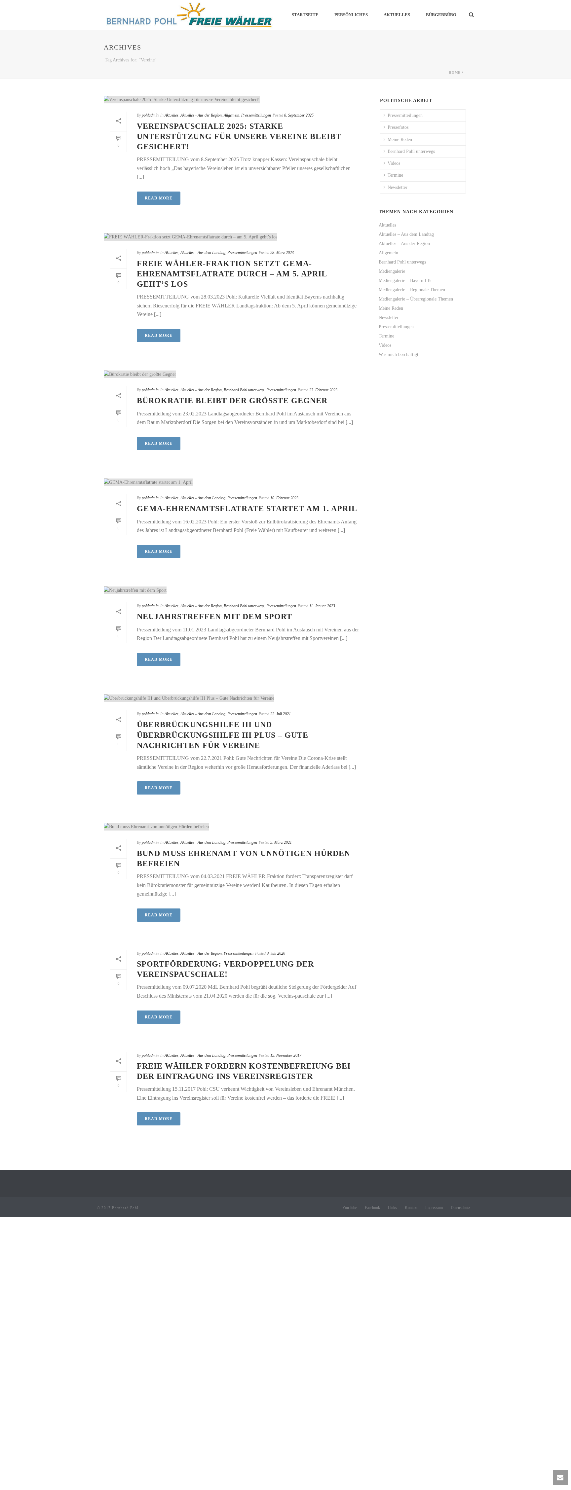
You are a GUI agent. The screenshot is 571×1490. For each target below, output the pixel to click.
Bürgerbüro (441, 14)
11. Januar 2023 (322, 606)
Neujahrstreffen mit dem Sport (214, 616)
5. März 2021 (281, 842)
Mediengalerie (392, 271)
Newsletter (397, 187)
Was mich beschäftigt (398, 354)
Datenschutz (460, 1207)
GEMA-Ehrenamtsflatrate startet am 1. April (247, 508)
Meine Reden (400, 139)
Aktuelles (397, 14)
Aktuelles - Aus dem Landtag (202, 252)
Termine (395, 175)
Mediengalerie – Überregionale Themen (416, 299)
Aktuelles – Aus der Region (404, 243)
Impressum (434, 1207)
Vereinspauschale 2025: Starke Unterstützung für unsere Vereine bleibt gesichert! (239, 136)
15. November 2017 (285, 1055)
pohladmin (150, 115)
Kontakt (411, 1207)
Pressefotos (398, 127)
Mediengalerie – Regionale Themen (412, 289)
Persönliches (351, 14)
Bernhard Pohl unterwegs (244, 390)
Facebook (372, 1207)
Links (392, 1207)
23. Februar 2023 (323, 390)
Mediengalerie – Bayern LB (405, 280)
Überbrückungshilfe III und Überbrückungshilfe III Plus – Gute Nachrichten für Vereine (222, 734)
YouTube (349, 1207)
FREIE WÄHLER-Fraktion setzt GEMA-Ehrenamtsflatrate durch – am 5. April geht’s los (232, 273)
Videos (394, 163)
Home (455, 72)
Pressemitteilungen (256, 115)
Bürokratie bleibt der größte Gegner (232, 400)
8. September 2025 (299, 115)
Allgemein (231, 115)
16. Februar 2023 (284, 498)
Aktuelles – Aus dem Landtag (406, 234)
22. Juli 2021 (280, 714)
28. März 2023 (282, 252)
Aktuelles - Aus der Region (201, 115)
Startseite (305, 14)
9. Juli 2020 (276, 953)
